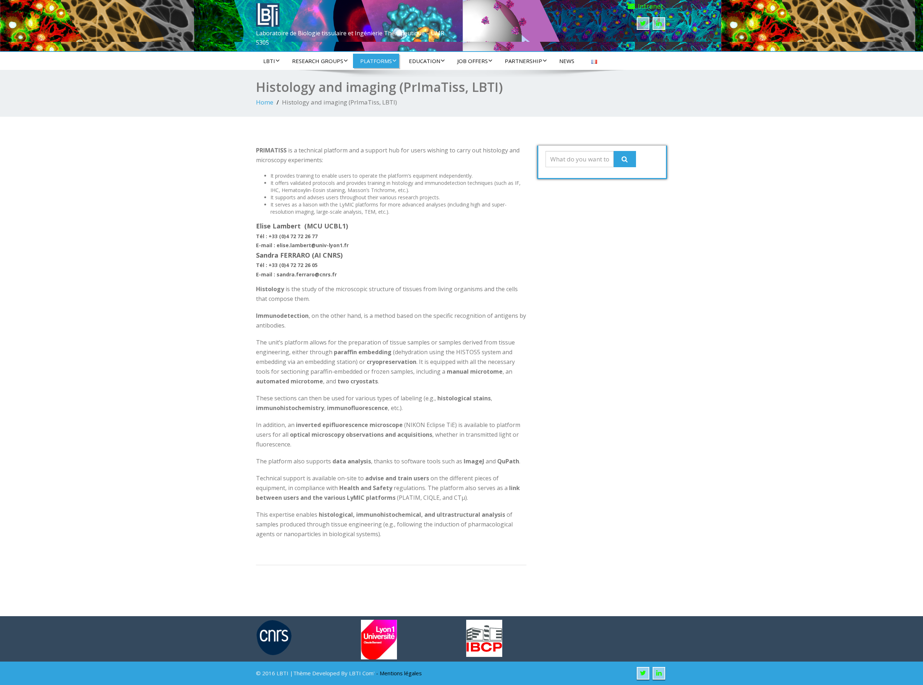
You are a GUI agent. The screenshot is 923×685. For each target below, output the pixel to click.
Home (264, 102)
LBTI (269, 61)
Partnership (523, 61)
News (566, 61)
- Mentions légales (399, 673)
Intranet (650, 6)
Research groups (317, 61)
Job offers (472, 61)
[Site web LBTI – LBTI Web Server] (267, 13)
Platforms (376, 61)
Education (424, 61)
